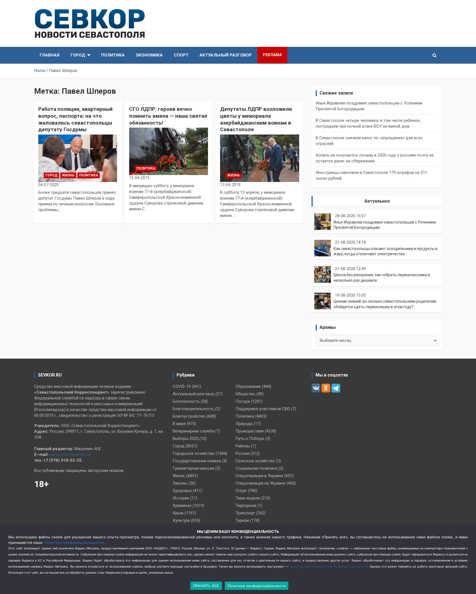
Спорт (181, 55)
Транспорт (245, 512)
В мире (179, 423)
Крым (178, 512)
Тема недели (248, 498)
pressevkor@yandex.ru (70, 454)
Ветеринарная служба (193, 431)
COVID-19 (182, 386)
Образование (248, 386)
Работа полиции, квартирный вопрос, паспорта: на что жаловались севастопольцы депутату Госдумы (75, 119)
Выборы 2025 (185, 438)
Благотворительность (193, 408)
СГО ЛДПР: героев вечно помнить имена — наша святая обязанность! (168, 116)
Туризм (242, 520)
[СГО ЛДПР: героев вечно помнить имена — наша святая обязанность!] (168, 151)
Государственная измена (197, 460)
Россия (242, 453)
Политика (113, 55)
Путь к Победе (250, 438)
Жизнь (68, 175)
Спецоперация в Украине (259, 475)
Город (78, 55)
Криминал (182, 505)
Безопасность (186, 401)
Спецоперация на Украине (260, 483)
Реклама (272, 55)
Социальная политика (256, 468)
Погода (243, 401)
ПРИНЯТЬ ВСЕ (206, 586)
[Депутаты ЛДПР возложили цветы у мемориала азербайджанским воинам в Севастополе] (259, 158)
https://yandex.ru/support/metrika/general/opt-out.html (329, 566)
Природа (244, 423)
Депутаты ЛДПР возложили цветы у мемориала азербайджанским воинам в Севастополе (256, 119)
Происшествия (250, 431)
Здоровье (182, 490)
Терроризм (246, 505)
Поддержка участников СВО (263, 408)
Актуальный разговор (225, 55)
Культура (181, 520)
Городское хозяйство (194, 453)
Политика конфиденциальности (74, 542)
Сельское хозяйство (255, 460)
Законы (180, 483)
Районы (243, 446)
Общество (245, 393)
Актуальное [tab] (377, 201)
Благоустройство (189, 416)
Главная (50, 55)
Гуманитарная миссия (193, 468)
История (181, 498)
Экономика (149, 55)
